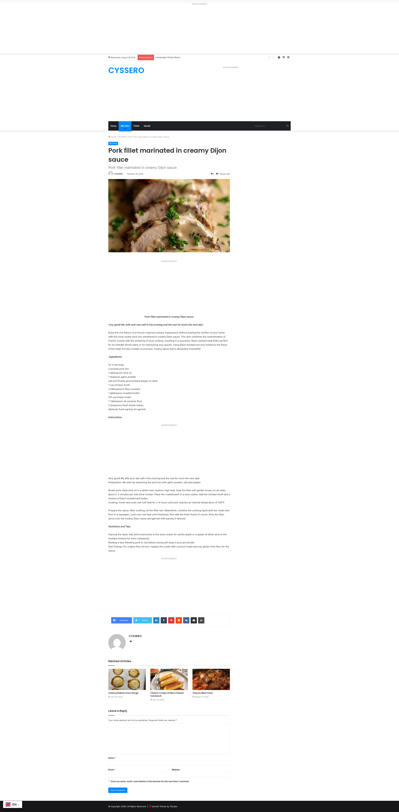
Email (111, 769)
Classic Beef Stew (202, 693)
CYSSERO (118, 174)
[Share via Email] (194, 620)
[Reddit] (179, 620)
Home (113, 126)
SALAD (147, 126)
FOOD (136, 126)
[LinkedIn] (156, 620)
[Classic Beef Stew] (211, 679)
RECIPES (125, 126)
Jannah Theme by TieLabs (164, 806)
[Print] (201, 620)
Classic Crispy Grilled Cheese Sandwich (167, 694)
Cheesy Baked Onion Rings (123, 693)
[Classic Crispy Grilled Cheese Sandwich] (169, 679)
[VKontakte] (186, 620)
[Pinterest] (171, 620)
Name (112, 758)
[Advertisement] (199, 30)
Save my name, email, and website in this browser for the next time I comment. (150, 781)
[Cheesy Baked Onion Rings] (127, 679)
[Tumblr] (164, 620)
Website (176, 769)
